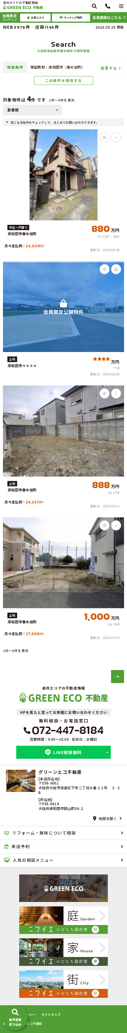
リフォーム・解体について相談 (44, 833)
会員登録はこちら (106, 17)
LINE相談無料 (67, 752)
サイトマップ (51, 1014)
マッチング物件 (73, 18)
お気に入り (37, 18)
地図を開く (108, 818)
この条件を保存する (63, 80)
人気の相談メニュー (33, 860)
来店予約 (21, 846)
